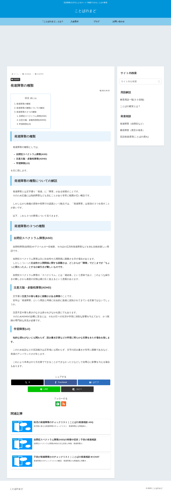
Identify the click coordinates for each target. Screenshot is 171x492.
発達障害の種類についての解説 (30, 108)
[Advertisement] (85, 45)
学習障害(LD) (25, 124)
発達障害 (16, 79)
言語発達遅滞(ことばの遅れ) (134, 136)
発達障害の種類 (23, 104)
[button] (77, 389)
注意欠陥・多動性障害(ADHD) (32, 120)
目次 (27, 98)
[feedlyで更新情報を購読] (57, 403)
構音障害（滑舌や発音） (132, 130)
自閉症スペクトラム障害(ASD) (32, 116)
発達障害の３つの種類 (26, 112)
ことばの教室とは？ (130, 106)
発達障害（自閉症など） (132, 123)
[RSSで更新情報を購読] (63, 403)
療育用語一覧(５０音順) (132, 99)
